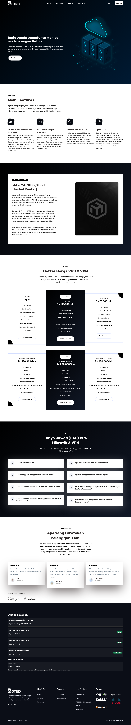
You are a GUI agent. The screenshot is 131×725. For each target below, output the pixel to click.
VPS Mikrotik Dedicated (83, 702)
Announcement (61, 698)
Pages (80, 3)
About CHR (59, 3)
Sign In (110, 3)
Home (49, 3)
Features (40, 698)
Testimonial (40, 702)
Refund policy (23, 720)
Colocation (79, 709)
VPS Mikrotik (80, 694)
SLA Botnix (60, 694)
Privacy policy (12, 720)
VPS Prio (79, 706)
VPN (77, 698)
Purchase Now (27, 338)
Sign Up (119, 3)
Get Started (15, 58)
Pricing (70, 3)
